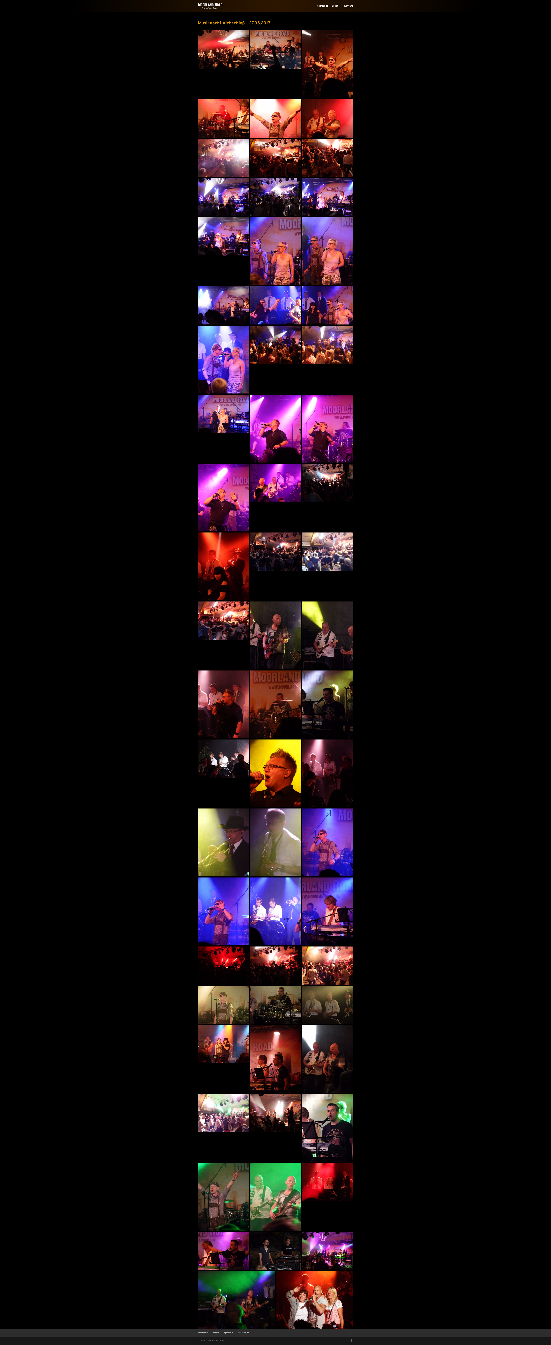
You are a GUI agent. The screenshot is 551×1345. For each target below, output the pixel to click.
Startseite (322, 6)
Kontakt (348, 6)
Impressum (228, 1333)
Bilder (334, 6)
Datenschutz (243, 1333)
